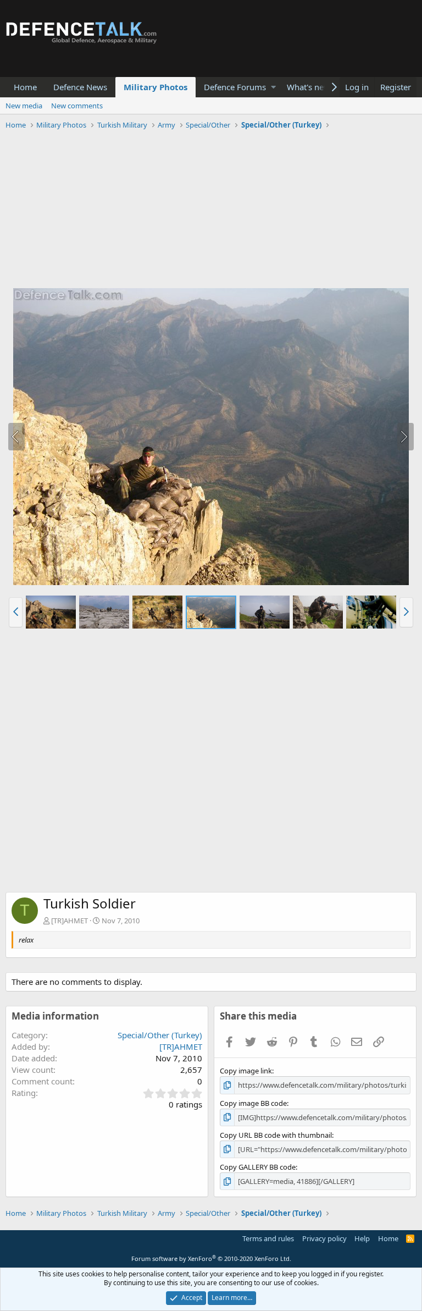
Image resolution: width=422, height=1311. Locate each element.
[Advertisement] (211, 211)
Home (25, 86)
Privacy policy (324, 1238)
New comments (77, 106)
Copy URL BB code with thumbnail (276, 1135)
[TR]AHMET (69, 921)
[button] (273, 87)
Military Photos (155, 86)
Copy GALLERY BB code (258, 1167)
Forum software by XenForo (211, 1258)
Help (362, 1238)
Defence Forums (235, 86)
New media (23, 106)
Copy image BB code (253, 1103)
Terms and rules (268, 1238)
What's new (308, 86)
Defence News (80, 86)
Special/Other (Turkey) (160, 1034)
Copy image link (246, 1071)
